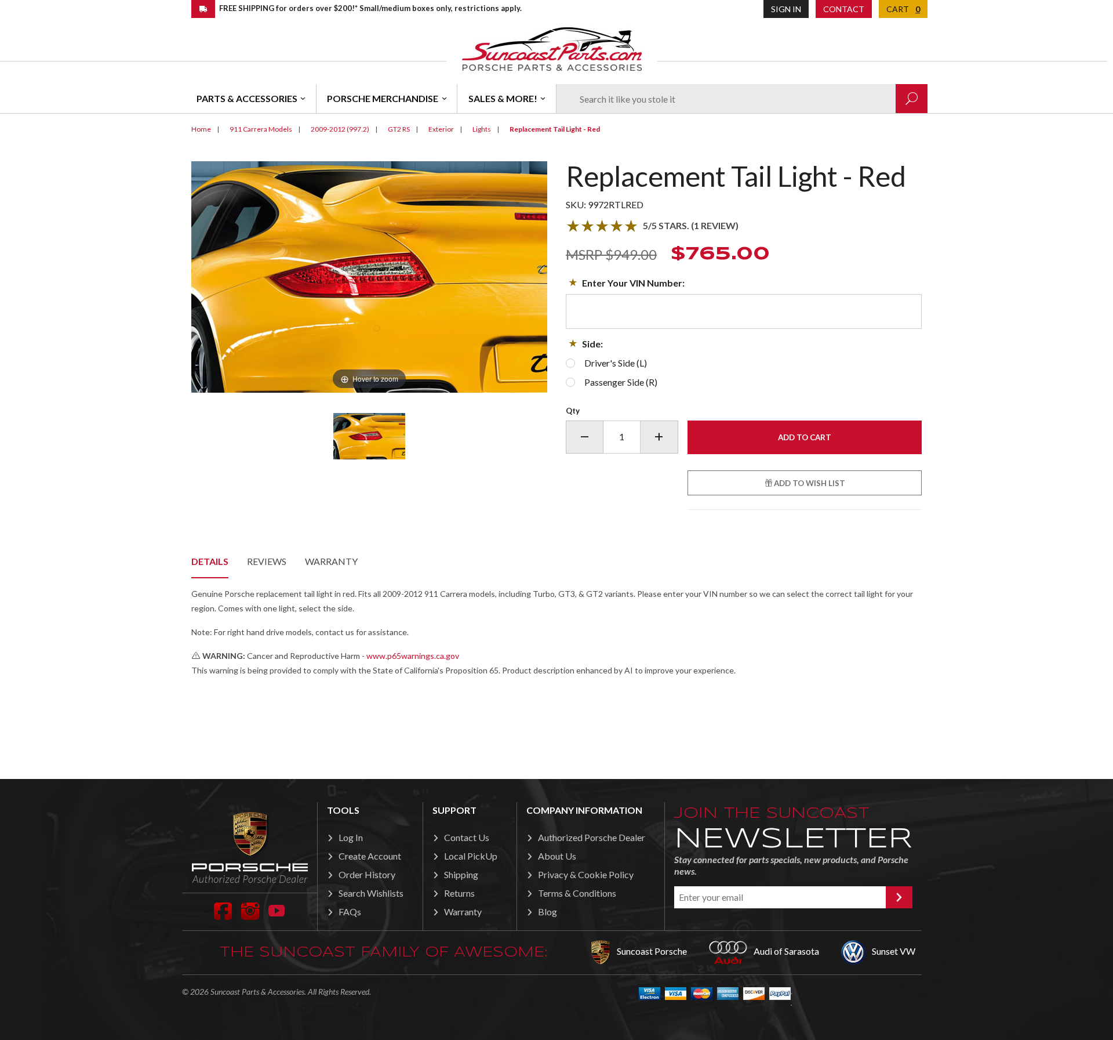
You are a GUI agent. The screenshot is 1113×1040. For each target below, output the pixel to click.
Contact (843, 9)
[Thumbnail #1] (369, 436)
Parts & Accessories (247, 98)
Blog (547, 911)
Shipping (461, 874)
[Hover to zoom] (369, 275)
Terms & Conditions (577, 892)
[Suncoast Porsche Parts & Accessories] (551, 48)
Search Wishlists (371, 892)
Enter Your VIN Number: (633, 282)
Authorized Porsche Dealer (591, 837)
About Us (557, 855)
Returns (459, 892)
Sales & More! (502, 98)
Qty (573, 410)
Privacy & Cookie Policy (586, 874)
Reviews (266, 561)
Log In (351, 837)
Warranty (331, 561)
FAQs (350, 911)
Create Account (370, 855)
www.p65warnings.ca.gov (412, 656)
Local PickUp (470, 855)
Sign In (786, 9)
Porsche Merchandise (382, 98)
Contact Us (466, 837)
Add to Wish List (808, 483)
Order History (367, 874)
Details (209, 561)
